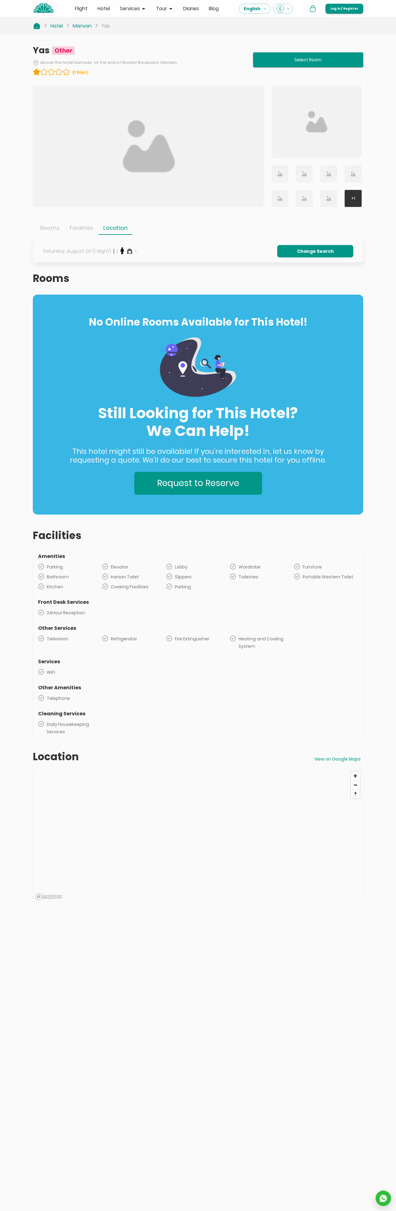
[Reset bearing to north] (355, 793)
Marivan (82, 25)
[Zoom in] (355, 775)
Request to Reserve (198, 483)
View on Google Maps (337, 759)
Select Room (308, 60)
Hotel (56, 25)
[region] (198, 835)
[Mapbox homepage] (48, 896)
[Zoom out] (355, 784)
